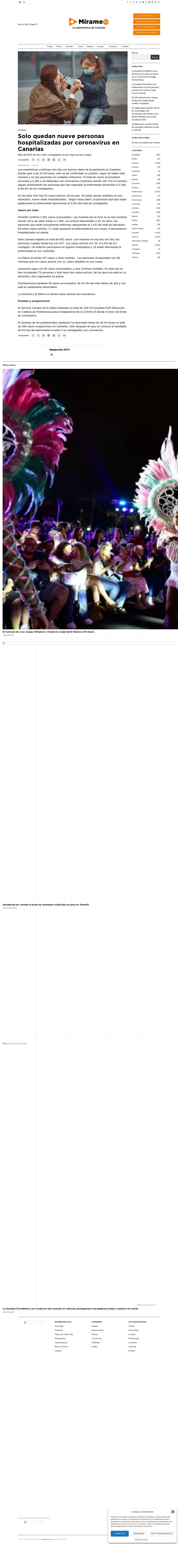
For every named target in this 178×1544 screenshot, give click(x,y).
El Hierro (135, 188)
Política (134, 220)
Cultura (134, 175)
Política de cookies (141, 1539)
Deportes (135, 179)
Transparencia (60, 1338)
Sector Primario (137, 229)
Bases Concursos (61, 1347)
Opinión (134, 216)
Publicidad (95, 1343)
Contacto (58, 1351)
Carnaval (135, 167)
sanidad (135, 224)
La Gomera (136, 204)
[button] (172, 1511)
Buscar (135, 53)
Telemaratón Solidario (140, 241)
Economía (135, 183)
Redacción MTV (23, 165)
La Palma (135, 208)
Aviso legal (59, 1326)
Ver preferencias (162, 1533)
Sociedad (22, 130)
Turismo (135, 257)
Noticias (95, 1334)
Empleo (94, 1347)
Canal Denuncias (61, 1343)
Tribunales (136, 253)
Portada (94, 1326)
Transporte (136, 249)
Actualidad (136, 155)
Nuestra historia (97, 1330)
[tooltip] (127, 2)
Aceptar (120, 1533)
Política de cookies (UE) (64, 1334)
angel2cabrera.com (47, 1539)
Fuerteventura (137, 192)
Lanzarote (135, 212)
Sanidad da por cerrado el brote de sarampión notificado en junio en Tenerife (145, 127)
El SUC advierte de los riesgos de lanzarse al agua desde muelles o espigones (145, 100)
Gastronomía (137, 196)
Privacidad (59, 1330)
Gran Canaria (137, 200)
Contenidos (136, 171)
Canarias (135, 163)
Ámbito (134, 159)
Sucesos (135, 237)
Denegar (139, 1533)
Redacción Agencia (10, 908)
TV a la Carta (97, 1338)
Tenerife (135, 245)
